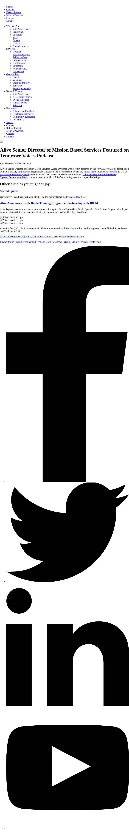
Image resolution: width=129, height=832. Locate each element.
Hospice (17, 51)
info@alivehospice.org (72, 236)
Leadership (18, 32)
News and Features (22, 97)
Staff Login (95, 242)
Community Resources (24, 116)
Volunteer (17, 80)
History (16, 43)
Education (18, 65)
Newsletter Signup (60, 242)
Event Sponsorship (22, 88)
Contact (10, 9)
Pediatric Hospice (21, 54)
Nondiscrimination (25, 242)
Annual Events (20, 102)
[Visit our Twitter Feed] (67, 581)
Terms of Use (43, 242)
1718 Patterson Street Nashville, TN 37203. (21, 236)
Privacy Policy (7, 242)
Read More (81, 197)
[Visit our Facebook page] (67, 481)
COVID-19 (18, 119)
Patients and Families (23, 111)
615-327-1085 (51, 236)
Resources (11, 108)
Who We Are (12, 26)
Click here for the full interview (99, 174)
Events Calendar (21, 99)
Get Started (18, 71)
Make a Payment (14, 15)
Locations (17, 34)
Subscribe (17, 85)
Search (9, 6)
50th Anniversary (21, 29)
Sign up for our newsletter (14, 177)
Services (10, 48)
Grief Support (19, 63)
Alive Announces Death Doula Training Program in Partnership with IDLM (49, 203)
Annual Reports (20, 46)
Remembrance (20, 68)
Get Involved (12, 74)
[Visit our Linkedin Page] (67, 704)
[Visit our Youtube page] (67, 828)
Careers (10, 18)
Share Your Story (21, 82)
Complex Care (20, 60)
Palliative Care (20, 57)
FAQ (15, 37)
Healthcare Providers (23, 114)
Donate (10, 20)
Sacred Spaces (9, 191)
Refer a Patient (13, 12)
